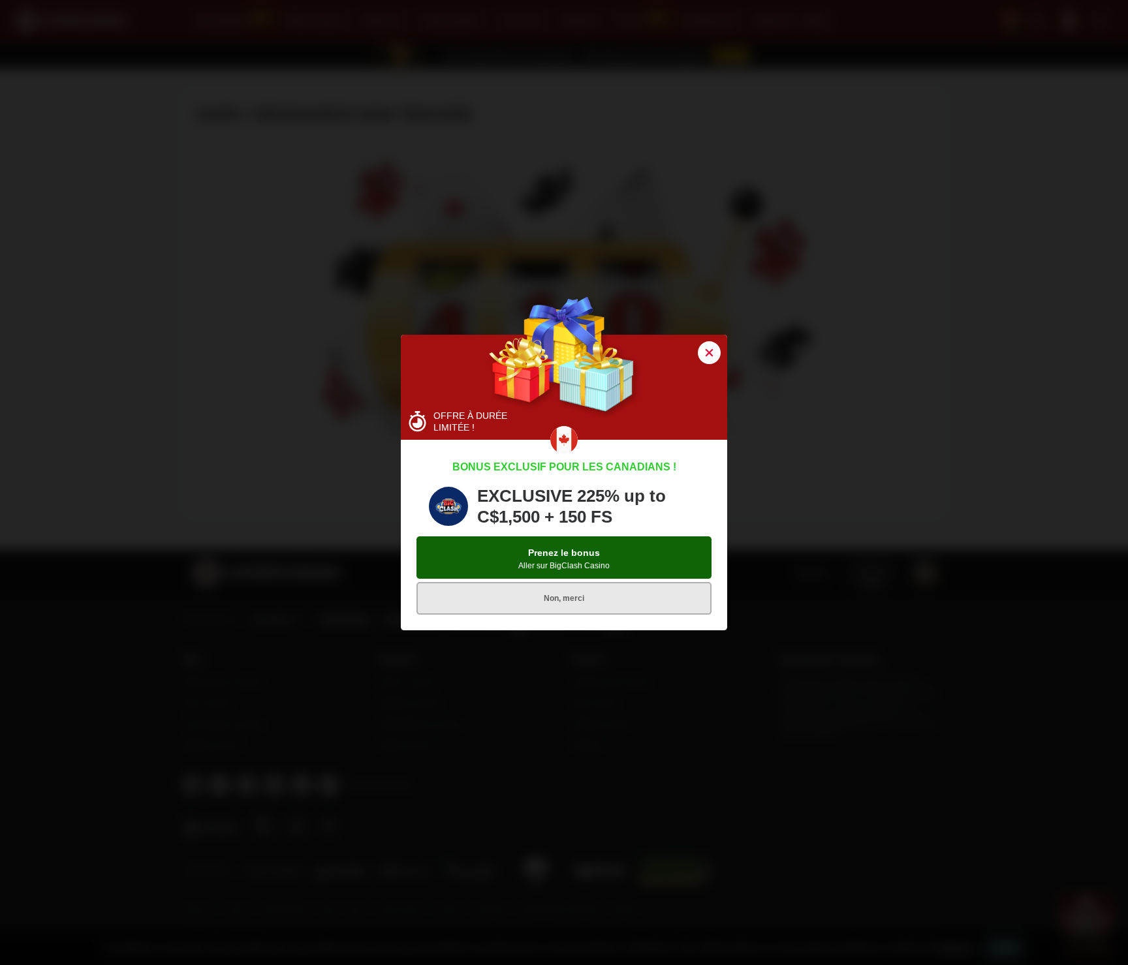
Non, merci (564, 598)
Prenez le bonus (564, 558)
